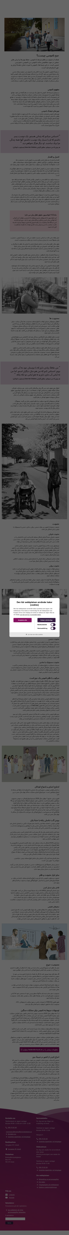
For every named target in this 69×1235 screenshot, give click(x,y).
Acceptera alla (22, 620)
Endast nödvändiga (46, 620)
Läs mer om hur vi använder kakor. (30, 615)
